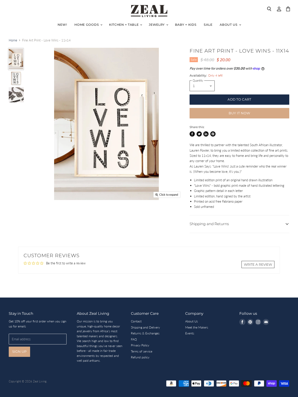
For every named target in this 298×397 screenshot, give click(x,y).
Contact (136, 321)
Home (13, 40)
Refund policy (140, 357)
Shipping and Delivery (145, 327)
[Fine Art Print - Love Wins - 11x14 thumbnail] (16, 59)
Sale (208, 25)
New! (62, 25)
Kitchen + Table (124, 25)
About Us (229, 25)
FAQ (134, 339)
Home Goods (87, 25)
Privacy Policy (140, 345)
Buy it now (239, 113)
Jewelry (157, 25)
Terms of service (141, 351)
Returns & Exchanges (145, 333)
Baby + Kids (186, 25)
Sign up (19, 352)
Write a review (258, 264)
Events (189, 333)
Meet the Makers (196, 327)
